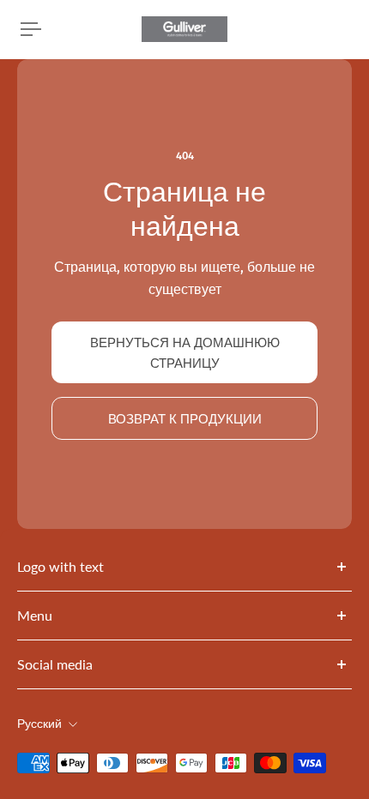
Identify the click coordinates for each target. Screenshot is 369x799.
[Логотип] (184, 29)
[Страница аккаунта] (55, 29)
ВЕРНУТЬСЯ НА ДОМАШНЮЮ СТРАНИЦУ (185, 352)
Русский (39, 724)
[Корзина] (348, 29)
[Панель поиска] (335, 29)
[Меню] (31, 29)
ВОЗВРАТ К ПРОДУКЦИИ (185, 418)
